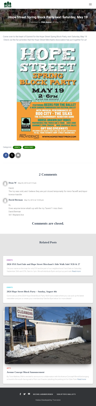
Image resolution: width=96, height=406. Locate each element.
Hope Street (29, 147)
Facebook (20, 394)
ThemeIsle (56, 400)
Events (17, 147)
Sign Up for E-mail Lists (66, 394)
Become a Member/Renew (43, 394)
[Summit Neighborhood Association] (8, 4)
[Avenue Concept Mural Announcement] (48, 335)
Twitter (24, 394)
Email (29, 394)
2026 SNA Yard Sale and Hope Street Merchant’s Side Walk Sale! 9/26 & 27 (43, 264)
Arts (9, 368)
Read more (76, 271)
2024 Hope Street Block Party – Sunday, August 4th (32, 291)
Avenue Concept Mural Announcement (25, 372)
